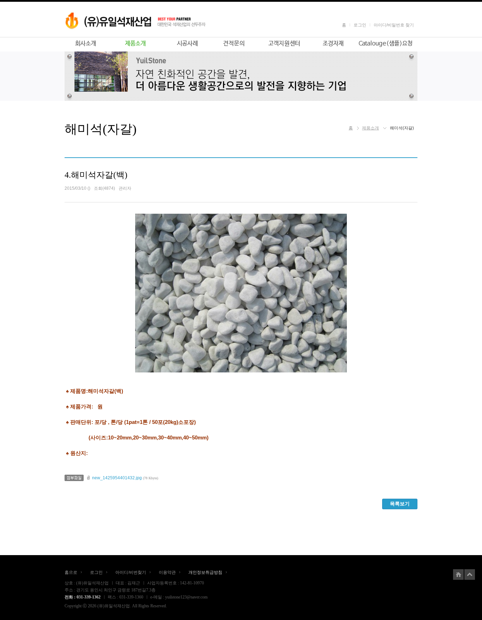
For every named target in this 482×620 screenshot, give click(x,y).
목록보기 (400, 503)
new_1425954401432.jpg (117, 477)
